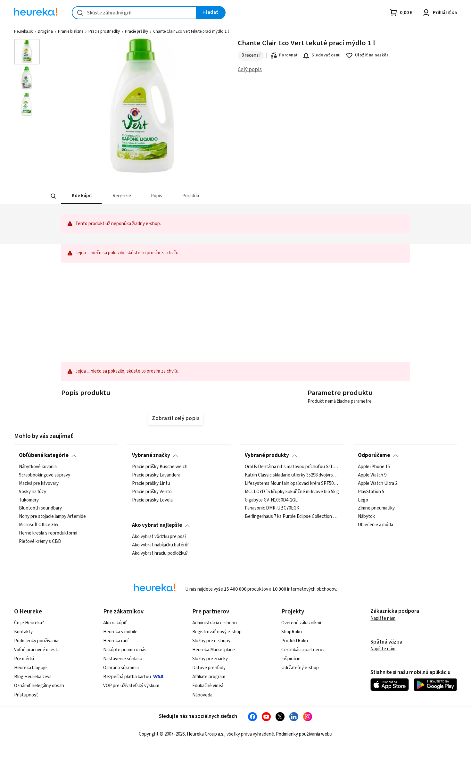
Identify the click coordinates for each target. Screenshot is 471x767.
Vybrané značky (151, 455)
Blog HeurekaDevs (33, 676)
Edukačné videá (207, 685)
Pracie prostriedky (104, 31)
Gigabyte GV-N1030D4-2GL (271, 500)
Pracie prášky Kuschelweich (159, 467)
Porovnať (288, 55)
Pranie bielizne (70, 31)
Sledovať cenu (326, 55)
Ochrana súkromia (121, 667)
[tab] (81, 196)
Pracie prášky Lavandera (156, 475)
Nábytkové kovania (38, 467)
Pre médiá (24, 658)
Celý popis (250, 69)
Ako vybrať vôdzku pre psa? (159, 537)
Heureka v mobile (120, 631)
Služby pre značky (210, 658)
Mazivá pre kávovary (39, 483)
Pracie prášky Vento (152, 491)
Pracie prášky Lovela (152, 500)
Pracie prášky (136, 31)
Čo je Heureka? (29, 623)
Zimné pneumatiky (376, 508)
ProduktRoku (294, 640)
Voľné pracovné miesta (37, 649)
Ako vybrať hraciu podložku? (160, 553)
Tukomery (29, 500)
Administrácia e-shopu (214, 623)
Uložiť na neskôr (372, 55)
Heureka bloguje (30, 667)
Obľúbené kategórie (44, 455)
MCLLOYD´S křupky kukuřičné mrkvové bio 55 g (292, 491)
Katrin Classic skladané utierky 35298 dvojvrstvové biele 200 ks (292, 475)
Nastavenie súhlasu (122, 658)
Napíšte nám (382, 618)
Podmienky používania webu (304, 734)
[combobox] (134, 12)
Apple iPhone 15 (374, 467)
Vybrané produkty (267, 455)
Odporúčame (374, 455)
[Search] (53, 196)
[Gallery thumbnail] (26, 51)
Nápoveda (202, 695)
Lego (363, 500)
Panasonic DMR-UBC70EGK (272, 508)
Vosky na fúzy (32, 491)
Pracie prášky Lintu (151, 483)
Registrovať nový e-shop (217, 631)
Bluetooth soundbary (40, 508)
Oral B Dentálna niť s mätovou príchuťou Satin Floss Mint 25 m (292, 467)
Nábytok (366, 516)
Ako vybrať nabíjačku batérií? (160, 545)
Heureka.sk (23, 31)
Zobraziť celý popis (175, 418)
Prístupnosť (26, 695)
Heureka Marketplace (213, 649)
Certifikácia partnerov (303, 649)
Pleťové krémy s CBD (40, 541)
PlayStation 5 (371, 491)
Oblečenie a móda (375, 525)
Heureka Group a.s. (205, 734)
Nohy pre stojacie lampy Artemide (52, 516)
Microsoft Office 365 (38, 525)
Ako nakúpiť (115, 623)
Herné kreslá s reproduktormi (48, 533)
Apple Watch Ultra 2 (377, 483)
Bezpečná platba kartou (127, 676)
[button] (81, 196)
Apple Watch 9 (372, 475)
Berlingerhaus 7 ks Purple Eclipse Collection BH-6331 (292, 516)
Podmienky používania (36, 640)
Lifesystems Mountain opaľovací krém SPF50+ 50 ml (292, 483)
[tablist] (188, 196)
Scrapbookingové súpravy (44, 475)
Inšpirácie (291, 658)
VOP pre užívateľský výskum (131, 685)
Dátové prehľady (209, 667)
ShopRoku (291, 631)
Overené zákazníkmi (301, 623)
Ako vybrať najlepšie (157, 525)
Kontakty (23, 631)
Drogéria (45, 31)
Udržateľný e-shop (300, 667)
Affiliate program (208, 676)
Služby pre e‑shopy (211, 640)
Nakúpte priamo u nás (124, 649)
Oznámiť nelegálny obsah (39, 685)
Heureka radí (115, 640)
